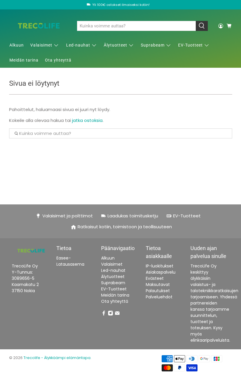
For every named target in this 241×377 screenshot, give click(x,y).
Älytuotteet (115, 45)
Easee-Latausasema (70, 261)
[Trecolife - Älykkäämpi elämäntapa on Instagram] (110, 314)
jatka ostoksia (87, 120)
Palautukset (158, 291)
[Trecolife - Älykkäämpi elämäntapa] (38, 26)
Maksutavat (158, 284)
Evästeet (155, 278)
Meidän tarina (24, 60)
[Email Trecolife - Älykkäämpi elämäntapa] (117, 314)
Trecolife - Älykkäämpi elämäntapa (57, 357)
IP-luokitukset (159, 266)
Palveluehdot (159, 297)
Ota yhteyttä (58, 60)
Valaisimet (41, 45)
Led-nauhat (78, 45)
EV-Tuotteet (190, 45)
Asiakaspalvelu (160, 272)
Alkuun (16, 45)
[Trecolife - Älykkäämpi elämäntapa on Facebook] (103, 314)
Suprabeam (153, 45)
